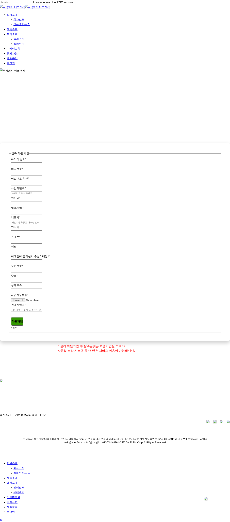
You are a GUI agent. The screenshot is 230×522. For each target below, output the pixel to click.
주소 (14, 275)
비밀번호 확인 (20, 178)
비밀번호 (17, 168)
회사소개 (5, 414)
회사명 (15, 198)
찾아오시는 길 (21, 473)
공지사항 (12, 502)
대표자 (15, 217)
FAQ (42, 414)
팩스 (14, 246)
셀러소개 (12, 482)
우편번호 (17, 265)
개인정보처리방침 (26, 414)
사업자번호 (18, 188)
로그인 (11, 511)
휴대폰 (15, 236)
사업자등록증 (19, 295)
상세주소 (16, 285)
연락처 (15, 227)
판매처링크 (18, 304)
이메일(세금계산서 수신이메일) (30, 256)
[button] (1, 519)
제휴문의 (12, 506)
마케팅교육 (13, 497)
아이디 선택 (18, 159)
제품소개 (12, 478)
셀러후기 (18, 492)
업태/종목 (17, 207)
